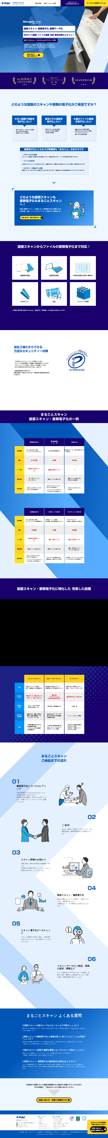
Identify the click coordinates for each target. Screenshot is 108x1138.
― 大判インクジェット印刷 (58, 1126)
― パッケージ (41, 1120)
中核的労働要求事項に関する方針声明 (79, 1132)
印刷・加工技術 (56, 1116)
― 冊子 (39, 1121)
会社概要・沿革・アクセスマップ (28, 1132)
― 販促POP (40, 1123)
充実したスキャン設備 (50, 3)
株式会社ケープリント (22, 1120)
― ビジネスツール (42, 1126)
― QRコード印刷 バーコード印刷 (60, 1123)
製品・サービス (42, 1116)
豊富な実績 (38, 3)
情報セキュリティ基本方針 (61, 1132)
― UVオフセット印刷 (57, 1118)
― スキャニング (56, 1128)
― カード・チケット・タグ (44, 1128)
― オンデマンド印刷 (57, 1120)
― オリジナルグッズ (43, 1124)
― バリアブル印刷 (56, 1121)
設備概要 (40, 1132)
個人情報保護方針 (48, 1132)
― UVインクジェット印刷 (58, 1124)
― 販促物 (40, 1118)
